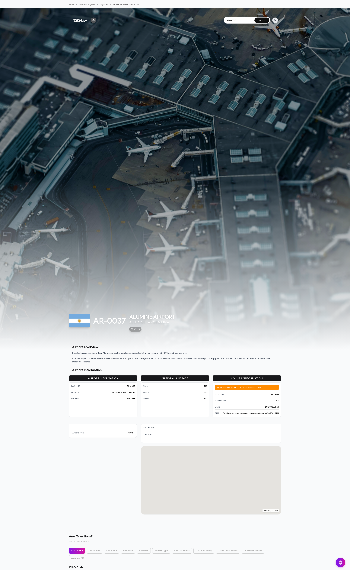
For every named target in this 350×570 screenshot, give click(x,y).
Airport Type (161, 550)
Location (143, 550)
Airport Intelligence (87, 4)
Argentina (104, 4)
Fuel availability (204, 550)
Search (262, 20)
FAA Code (111, 550)
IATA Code (94, 550)
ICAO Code (77, 550)
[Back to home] (93, 20)
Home (71, 4)
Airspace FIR (77, 558)
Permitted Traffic (253, 550)
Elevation (128, 550)
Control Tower (181, 550)
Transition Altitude (228, 550)
